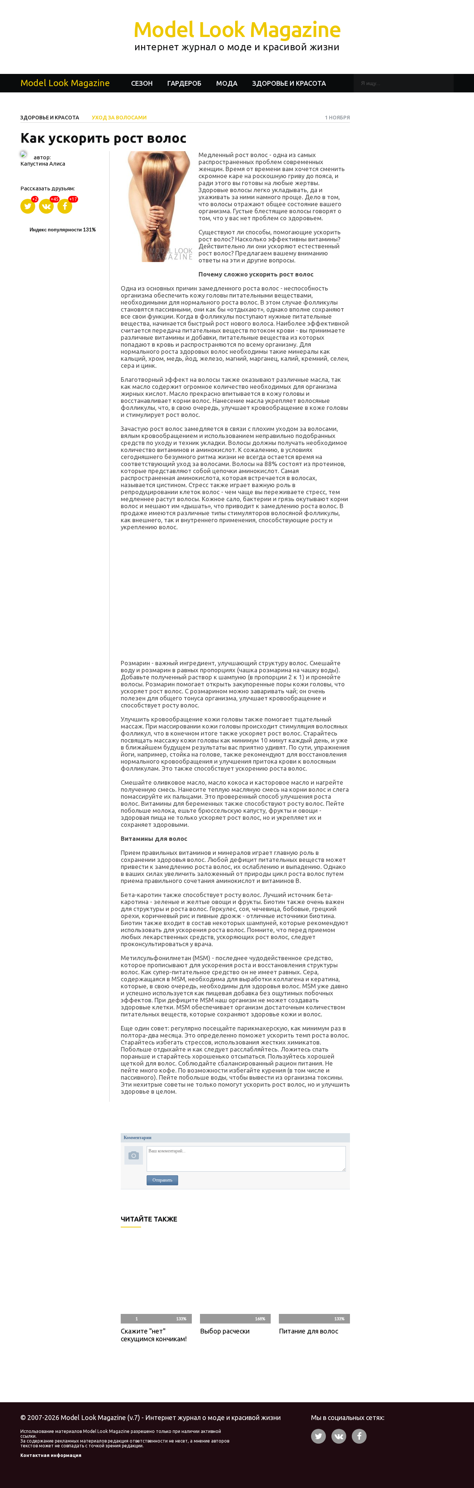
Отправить (162, 1180)
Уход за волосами (119, 117)
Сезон (142, 83)
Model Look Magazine (237, 34)
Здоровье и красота (289, 83)
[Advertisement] (235, 593)
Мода (226, 83)
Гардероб (184, 83)
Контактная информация (50, 1455)
